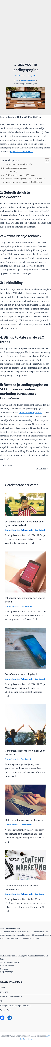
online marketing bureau (30, 412)
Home (2, 987)
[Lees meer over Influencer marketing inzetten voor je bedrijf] (25, 572)
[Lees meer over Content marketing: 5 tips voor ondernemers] (25, 865)
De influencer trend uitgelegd (21, 674)
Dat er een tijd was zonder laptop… (24, 820)
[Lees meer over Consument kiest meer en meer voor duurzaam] (25, 725)
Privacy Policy (6, 1010)
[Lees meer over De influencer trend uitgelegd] (25, 648)
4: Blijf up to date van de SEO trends (19, 175)
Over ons (4, 992)
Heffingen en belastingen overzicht (15, 1006)
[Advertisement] (25, 32)
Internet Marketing (12, 530)
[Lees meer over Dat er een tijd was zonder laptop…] (25, 799)
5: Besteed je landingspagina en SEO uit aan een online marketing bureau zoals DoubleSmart (24, 180)
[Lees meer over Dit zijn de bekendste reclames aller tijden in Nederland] (25, 504)
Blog (2, 1001)
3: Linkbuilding (10, 171)
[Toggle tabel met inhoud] (45, 160)
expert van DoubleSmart (21, 151)
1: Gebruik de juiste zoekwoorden (18, 164)
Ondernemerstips (26, 530)
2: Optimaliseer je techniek (15, 168)
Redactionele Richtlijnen (11, 996)
